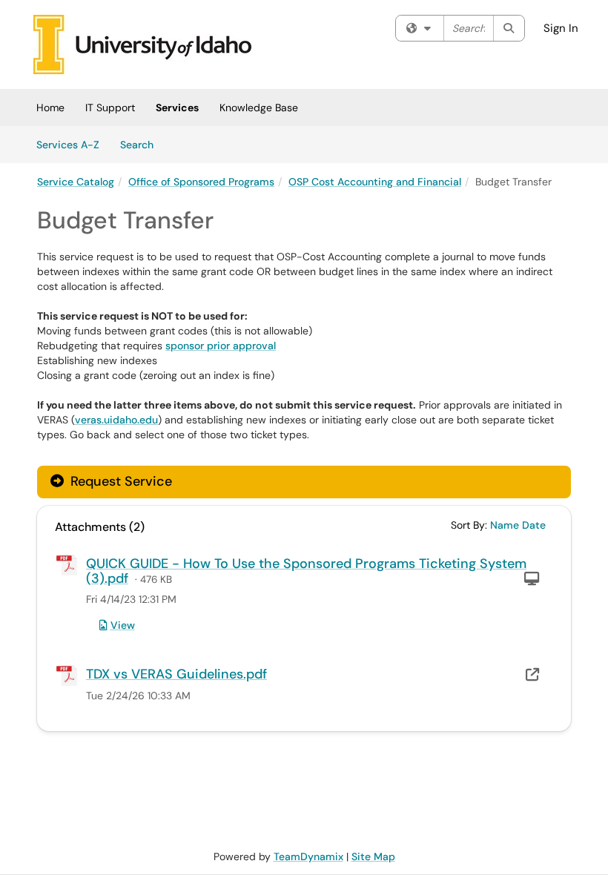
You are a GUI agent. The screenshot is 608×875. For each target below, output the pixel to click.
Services (177, 107)
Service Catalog (75, 181)
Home (50, 107)
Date (534, 525)
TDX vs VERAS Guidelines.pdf (176, 674)
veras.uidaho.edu (116, 419)
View (122, 625)
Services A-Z (67, 144)
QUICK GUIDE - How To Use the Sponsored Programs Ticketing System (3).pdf (306, 571)
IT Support (110, 107)
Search (142, 144)
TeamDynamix (308, 856)
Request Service (119, 481)
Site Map (373, 856)
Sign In (560, 28)
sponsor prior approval (220, 345)
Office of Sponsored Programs (201, 181)
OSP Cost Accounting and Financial (374, 181)
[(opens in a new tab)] (142, 44)
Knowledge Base (258, 107)
